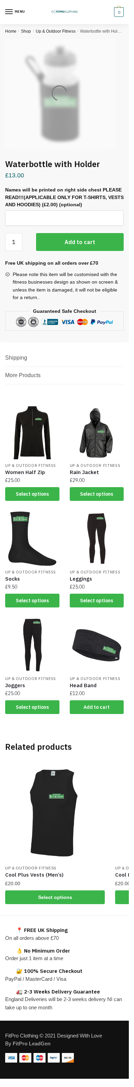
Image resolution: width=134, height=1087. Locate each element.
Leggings (81, 578)
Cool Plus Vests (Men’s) (34, 874)
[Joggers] (32, 645)
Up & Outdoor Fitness (56, 31)
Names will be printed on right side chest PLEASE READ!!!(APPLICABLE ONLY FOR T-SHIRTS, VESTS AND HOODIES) (64, 197)
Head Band (83, 685)
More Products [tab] (23, 375)
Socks (12, 578)
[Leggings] (97, 539)
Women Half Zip (25, 472)
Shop (26, 31)
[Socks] (32, 539)
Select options (32, 494)
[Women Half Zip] (32, 432)
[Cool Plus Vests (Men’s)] (55, 811)
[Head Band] (97, 645)
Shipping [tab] (16, 358)
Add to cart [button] (96, 707)
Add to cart (80, 242)
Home (10, 31)
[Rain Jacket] (97, 432)
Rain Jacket (84, 472)
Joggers (15, 685)
